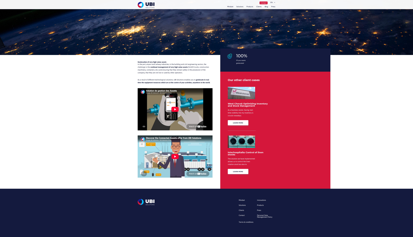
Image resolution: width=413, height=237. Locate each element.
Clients (259, 7)
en (271, 2)
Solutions (239, 7)
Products (250, 7)
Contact (264, 3)
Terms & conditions (246, 222)
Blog (266, 7)
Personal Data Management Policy (264, 216)
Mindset (230, 7)
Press (273, 7)
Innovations (261, 200)
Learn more (238, 123)
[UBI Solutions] (146, 5)
